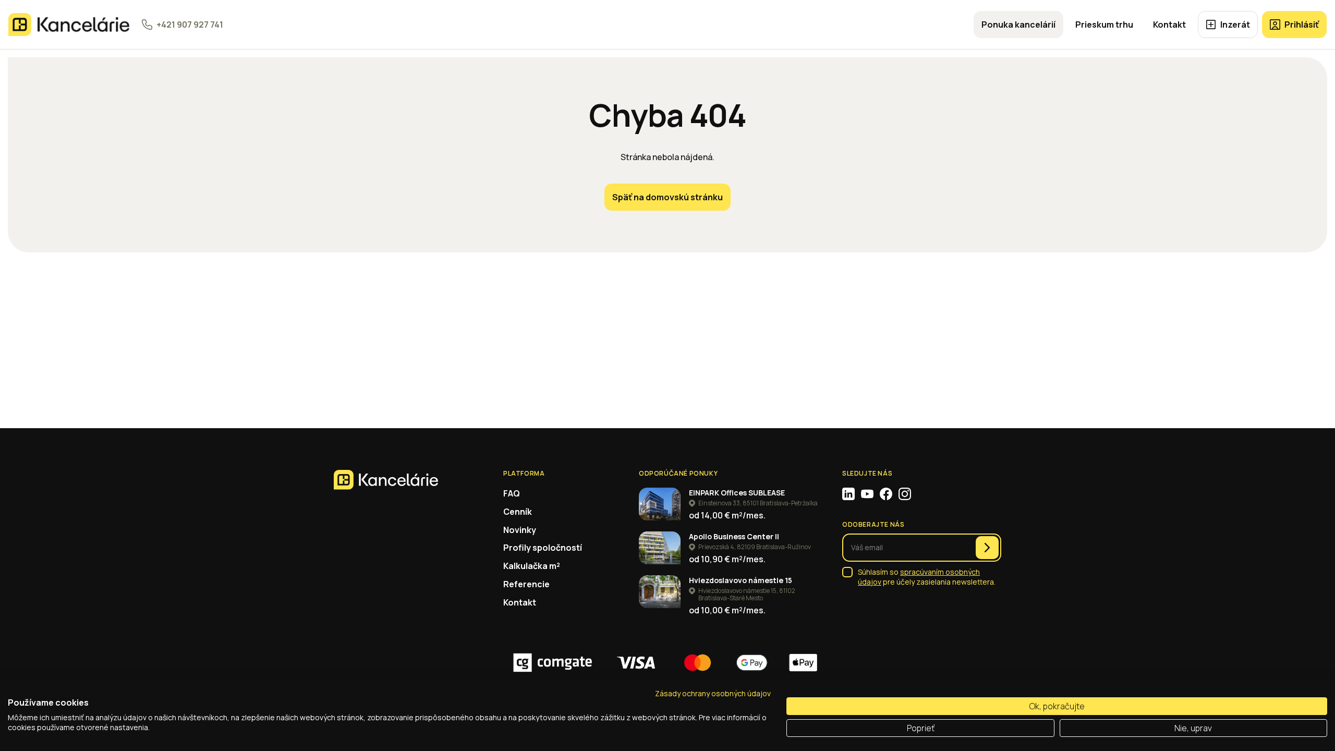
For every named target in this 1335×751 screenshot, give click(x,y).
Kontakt (1169, 24)
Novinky (519, 530)
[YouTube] (867, 494)
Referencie (526, 584)
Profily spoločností (542, 547)
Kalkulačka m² (531, 566)
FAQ (511, 493)
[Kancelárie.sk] (68, 24)
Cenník (517, 511)
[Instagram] (905, 494)
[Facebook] (886, 494)
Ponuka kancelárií (1018, 24)
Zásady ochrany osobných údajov (713, 693)
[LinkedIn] (848, 494)
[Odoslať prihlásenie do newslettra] (987, 547)
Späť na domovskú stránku (667, 197)
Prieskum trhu (1104, 24)
